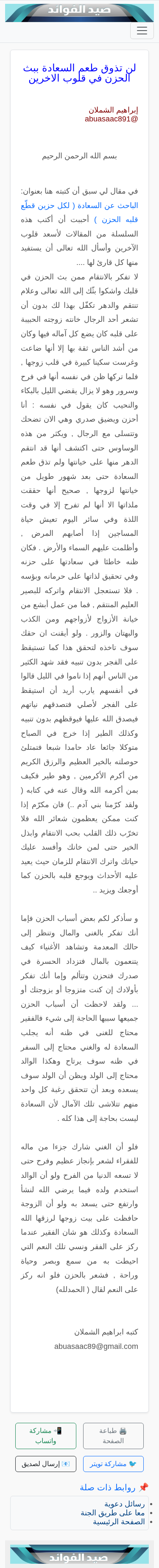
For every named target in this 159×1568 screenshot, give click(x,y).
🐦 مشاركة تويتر (113, 1463)
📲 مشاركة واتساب (45, 1435)
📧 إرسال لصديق (46, 1463)
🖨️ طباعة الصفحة (113, 1435)
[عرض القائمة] (142, 30)
